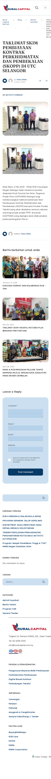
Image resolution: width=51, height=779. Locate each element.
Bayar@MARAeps (17, 732)
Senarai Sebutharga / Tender (24, 716)
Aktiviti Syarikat (14, 95)
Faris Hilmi (22, 79)
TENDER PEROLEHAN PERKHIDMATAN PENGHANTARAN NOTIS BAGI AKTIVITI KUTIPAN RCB (23, 535)
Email (11, 434)
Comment (13, 406)
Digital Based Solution (20, 679)
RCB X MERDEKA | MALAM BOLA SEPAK (22, 516)
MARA (11, 745)
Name (11, 424)
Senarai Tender (10, 613)
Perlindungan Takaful (19, 683)
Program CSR (9, 609)
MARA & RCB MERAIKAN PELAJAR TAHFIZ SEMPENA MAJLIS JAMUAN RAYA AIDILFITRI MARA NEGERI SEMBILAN (24, 372)
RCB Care (13, 736)
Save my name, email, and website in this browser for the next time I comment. (26, 460)
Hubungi (13, 708)
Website (11, 445)
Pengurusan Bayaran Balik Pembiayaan (29, 670)
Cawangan (14, 699)
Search (43, 498)
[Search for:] (26, 582)
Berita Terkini (9, 604)
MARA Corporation (18, 749)
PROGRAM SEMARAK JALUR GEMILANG (22, 520)
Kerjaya (13, 703)
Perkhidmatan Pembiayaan (23, 675)
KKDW (12, 741)
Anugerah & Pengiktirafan (22, 712)
